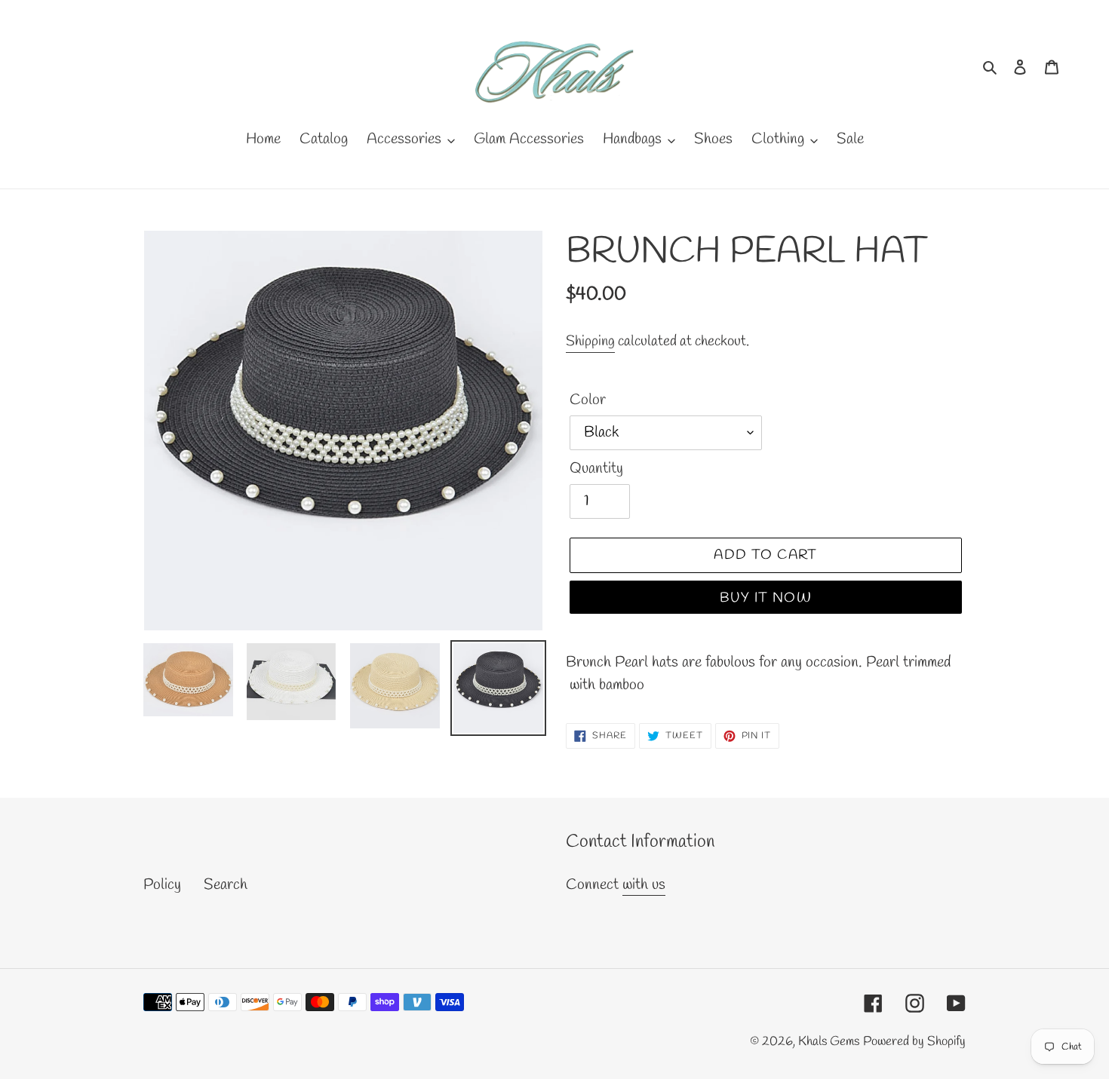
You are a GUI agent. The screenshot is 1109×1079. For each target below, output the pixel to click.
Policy (162, 885)
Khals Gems (828, 1041)
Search (225, 885)
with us (643, 885)
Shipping (590, 341)
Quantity (596, 468)
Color (588, 400)
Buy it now (766, 598)
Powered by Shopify (914, 1041)
